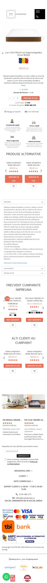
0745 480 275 (25, 494)
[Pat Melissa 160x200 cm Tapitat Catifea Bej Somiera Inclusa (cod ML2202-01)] (13, 401)
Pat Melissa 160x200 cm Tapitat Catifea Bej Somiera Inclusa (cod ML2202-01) (13, 299)
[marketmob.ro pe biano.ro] (12, 578)
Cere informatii (33, 111)
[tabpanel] (23, 35)
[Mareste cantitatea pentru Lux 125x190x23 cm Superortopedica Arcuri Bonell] (18, 98)
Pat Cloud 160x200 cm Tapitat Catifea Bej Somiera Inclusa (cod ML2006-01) (34, 299)
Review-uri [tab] (9, 273)
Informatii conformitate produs (15, 263)
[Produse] (38, 12)
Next (43, 38)
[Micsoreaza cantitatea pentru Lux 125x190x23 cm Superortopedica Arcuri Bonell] (10, 98)
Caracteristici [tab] (8, 268)
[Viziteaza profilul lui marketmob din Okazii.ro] (24, 567)
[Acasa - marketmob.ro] (16, 14)
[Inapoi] (2, 53)
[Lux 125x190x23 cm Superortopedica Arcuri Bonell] (23, 35)
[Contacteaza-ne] (37, 16)
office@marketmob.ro (25, 498)
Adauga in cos (30, 98)
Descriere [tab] (7, 202)
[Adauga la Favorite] (14, 186)
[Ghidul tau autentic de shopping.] (9, 567)
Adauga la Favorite (13, 111)
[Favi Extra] (27, 578)
